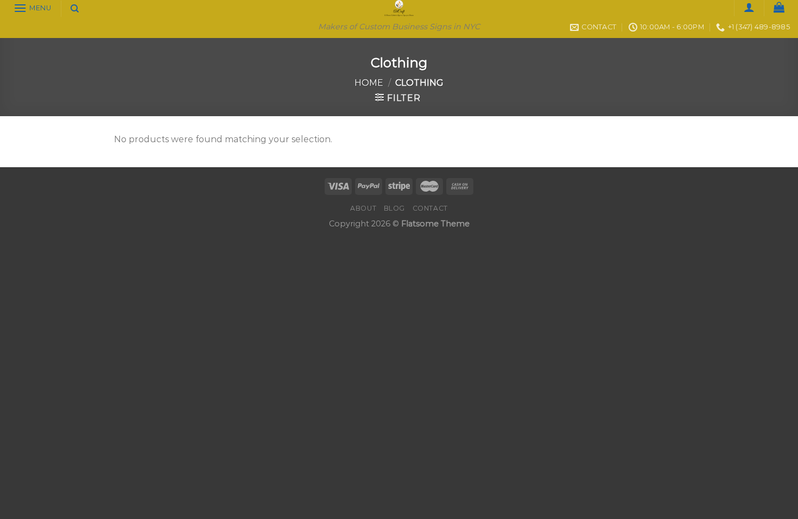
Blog (394, 208)
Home (368, 83)
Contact (430, 208)
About (363, 208)
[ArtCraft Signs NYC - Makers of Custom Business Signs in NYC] (399, 8)
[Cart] (779, 7)
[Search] (74, 9)
